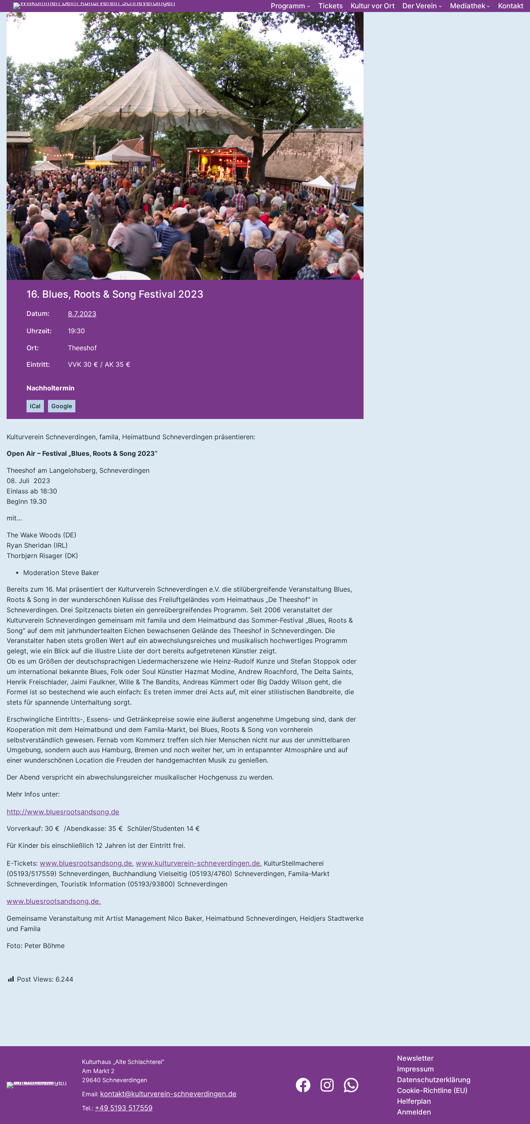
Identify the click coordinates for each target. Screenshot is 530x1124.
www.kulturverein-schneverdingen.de (198, 863)
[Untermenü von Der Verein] (440, 6)
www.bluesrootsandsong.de (86, 863)
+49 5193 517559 (123, 1108)
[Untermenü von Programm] (309, 6)
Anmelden (414, 1112)
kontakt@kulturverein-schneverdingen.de (168, 1094)
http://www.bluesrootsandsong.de (63, 812)
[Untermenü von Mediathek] (488, 6)
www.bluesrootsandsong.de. (54, 901)
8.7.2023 (82, 314)
